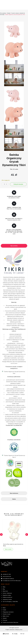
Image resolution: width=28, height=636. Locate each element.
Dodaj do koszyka (18, 184)
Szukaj (15, 633)
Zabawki (8, 13)
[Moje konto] (3, 633)
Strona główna (3, 13)
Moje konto (6, 633)
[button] (1, 534)
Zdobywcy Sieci (18, 629)
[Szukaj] (12, 633)
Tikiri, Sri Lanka (14, 169)
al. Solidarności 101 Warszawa (14, 231)
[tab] (14, 246)
